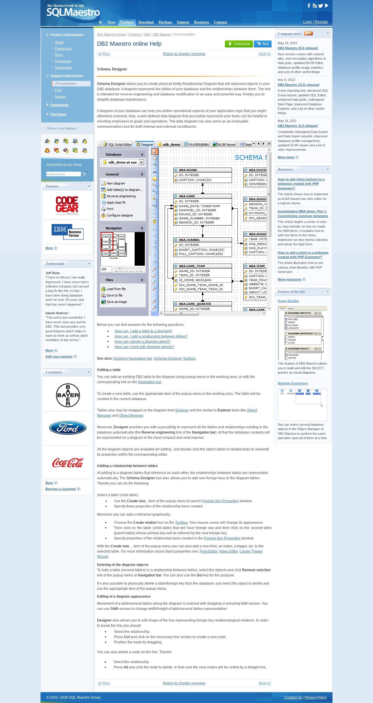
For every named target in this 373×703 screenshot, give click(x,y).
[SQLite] (84, 143)
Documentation (65, 83)
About (59, 42)
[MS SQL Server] (65, 143)
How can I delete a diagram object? (142, 342)
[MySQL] (56, 143)
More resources (289, 279)
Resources (201, 22)
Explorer (182, 410)
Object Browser (131, 415)
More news (286, 157)
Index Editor (228, 551)
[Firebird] (47, 153)
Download (146, 22)
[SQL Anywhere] (65, 153)
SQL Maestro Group (111, 34)
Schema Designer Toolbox (175, 358)
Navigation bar (149, 382)
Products (127, 22)
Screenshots (63, 61)
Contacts (220, 22)
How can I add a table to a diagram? (144, 331)
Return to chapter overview (184, 54)
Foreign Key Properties (220, 501)
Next (262, 54)
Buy (266, 44)
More (49, 248)
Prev (106, 54)
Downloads (59, 105)
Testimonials (63, 67)
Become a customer (60, 489)
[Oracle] (56, 153)
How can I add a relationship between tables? (151, 336)
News (112, 22)
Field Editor (208, 551)
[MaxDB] (84, 153)
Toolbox (181, 523)
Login (307, 22)
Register (321, 22)
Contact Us (293, 697)
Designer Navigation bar (132, 358)
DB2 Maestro (162, 34)
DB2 (147, 34)
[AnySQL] (47, 143)
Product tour (63, 49)
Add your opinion (59, 356)
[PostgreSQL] (75, 143)
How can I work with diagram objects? (144, 347)
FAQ (58, 90)
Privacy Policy (316, 697)
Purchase (165, 22)
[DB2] (75, 153)
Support (183, 22)
